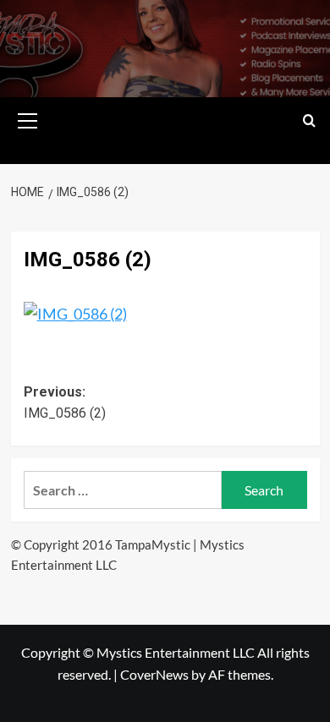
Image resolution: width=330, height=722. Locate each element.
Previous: (65, 403)
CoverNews (154, 674)
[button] (28, 118)
